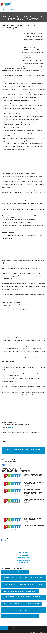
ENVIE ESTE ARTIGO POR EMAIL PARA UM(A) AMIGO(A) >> (23, 451)
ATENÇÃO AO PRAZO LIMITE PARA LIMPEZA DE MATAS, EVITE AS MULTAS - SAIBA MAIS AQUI (23, 578)
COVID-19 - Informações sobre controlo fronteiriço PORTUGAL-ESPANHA (34, 476)
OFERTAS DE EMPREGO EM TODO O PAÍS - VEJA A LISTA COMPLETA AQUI (20, 616)
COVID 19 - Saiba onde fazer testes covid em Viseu (34, 500)
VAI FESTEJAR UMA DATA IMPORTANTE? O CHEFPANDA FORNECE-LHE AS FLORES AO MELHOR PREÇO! (23, 610)
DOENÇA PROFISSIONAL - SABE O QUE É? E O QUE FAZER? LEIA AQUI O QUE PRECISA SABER (23, 597)
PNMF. (34, 632)
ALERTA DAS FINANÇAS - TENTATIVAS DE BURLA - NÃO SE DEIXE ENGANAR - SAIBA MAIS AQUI (23, 585)
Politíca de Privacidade (19, 628)
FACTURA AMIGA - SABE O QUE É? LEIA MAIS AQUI (15, 571)
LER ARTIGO (26, 478)
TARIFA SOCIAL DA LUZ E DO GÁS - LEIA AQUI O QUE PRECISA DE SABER (20, 591)
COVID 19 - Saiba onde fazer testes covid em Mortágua (34, 526)
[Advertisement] (11, 47)
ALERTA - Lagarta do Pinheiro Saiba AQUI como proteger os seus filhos (22, 603)
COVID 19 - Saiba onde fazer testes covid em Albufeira (34, 483)
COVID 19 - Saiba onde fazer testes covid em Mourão (34, 519)
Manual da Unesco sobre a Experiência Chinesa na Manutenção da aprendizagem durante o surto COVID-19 (33, 491)
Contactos (28, 628)
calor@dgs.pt (10, 427)
